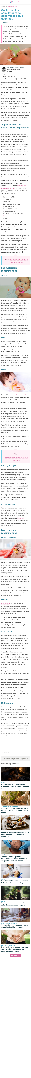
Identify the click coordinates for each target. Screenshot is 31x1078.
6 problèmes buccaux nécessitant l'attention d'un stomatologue (14, 882)
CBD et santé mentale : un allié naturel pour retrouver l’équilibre (14, 904)
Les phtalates (5, 603)
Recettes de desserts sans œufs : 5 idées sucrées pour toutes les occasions (15, 835)
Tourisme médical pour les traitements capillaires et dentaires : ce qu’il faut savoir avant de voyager (15, 859)
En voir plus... (15, 955)
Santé (3, 855)
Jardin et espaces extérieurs (9, 806)
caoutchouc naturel (19, 395)
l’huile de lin (21, 518)
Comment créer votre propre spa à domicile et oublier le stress (14, 926)
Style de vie (4, 6)
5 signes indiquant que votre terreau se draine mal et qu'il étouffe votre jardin (15, 811)
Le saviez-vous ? (12, 6)
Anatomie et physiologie (8, 945)
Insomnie (6, 216)
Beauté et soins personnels (9, 923)
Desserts (4, 830)
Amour (3, 782)
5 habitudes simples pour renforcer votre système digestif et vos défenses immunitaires (15, 949)
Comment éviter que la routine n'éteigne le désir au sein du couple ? (15, 786)
